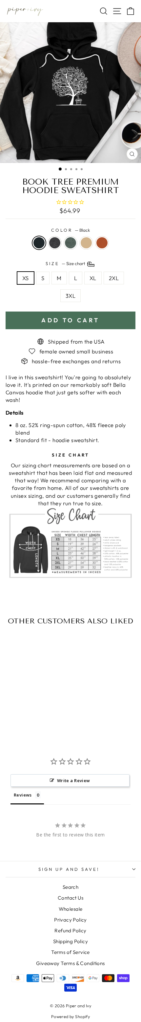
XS (25, 278)
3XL (70, 295)
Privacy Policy (70, 920)
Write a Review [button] (73, 780)
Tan (86, 242)
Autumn (102, 242)
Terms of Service (70, 952)
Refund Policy (70, 930)
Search (70, 887)
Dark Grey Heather (54, 242)
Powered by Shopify (70, 1016)
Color (70, 230)
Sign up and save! (68, 869)
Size (66, 263)
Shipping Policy (70, 941)
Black (39, 242)
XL (93, 278)
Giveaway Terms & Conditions (70, 963)
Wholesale (71, 909)
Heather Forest (70, 242)
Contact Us (70, 898)
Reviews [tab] (23, 795)
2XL (114, 278)
